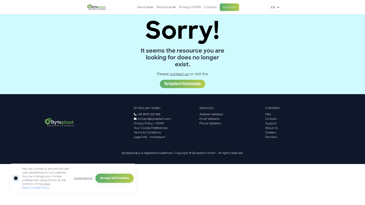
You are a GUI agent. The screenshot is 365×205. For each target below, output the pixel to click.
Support (271, 123)
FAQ (268, 114)
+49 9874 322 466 (148, 114)
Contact (210, 7)
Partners (271, 137)
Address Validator (211, 114)
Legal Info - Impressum (149, 137)
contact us (179, 74)
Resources (164, 7)
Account (229, 7)
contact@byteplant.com (154, 119)
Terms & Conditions (147, 132)
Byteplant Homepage (182, 84)
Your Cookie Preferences (150, 128)
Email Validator (209, 119)
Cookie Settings (83, 178)
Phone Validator (210, 123)
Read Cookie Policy (35, 187)
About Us (271, 128)
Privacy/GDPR (190, 7)
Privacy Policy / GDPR (149, 123)
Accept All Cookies (114, 178)
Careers (270, 132)
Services (143, 7)
